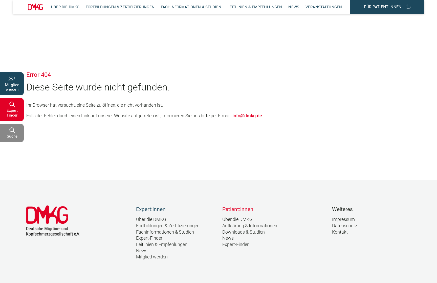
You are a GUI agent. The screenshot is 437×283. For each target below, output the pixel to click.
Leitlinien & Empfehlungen (255, 7)
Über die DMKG (65, 7)
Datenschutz (344, 225)
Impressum (343, 219)
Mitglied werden (152, 256)
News (293, 7)
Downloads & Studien (243, 232)
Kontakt (340, 232)
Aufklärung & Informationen (249, 225)
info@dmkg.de (247, 115)
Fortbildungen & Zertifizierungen (120, 7)
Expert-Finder (149, 238)
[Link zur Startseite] (35, 7)
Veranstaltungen (323, 7)
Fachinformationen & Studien (191, 7)
